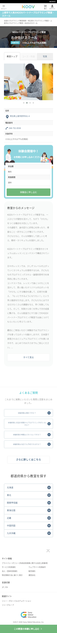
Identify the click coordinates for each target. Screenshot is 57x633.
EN (6, 587)
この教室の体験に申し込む (26, 629)
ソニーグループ (8, 605)
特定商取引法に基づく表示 (12, 575)
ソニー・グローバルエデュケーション (16, 601)
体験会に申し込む (28, 192)
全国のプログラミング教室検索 (15, 21)
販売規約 (31, 571)
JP (3, 587)
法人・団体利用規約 (9, 571)
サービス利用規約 (9, 567)
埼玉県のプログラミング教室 (38, 21)
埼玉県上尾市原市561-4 (20, 116)
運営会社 (31, 575)
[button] (23, 103)
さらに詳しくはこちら (28, 459)
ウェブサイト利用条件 (37, 567)
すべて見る (28, 357)
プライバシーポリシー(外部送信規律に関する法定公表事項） (25, 563)
